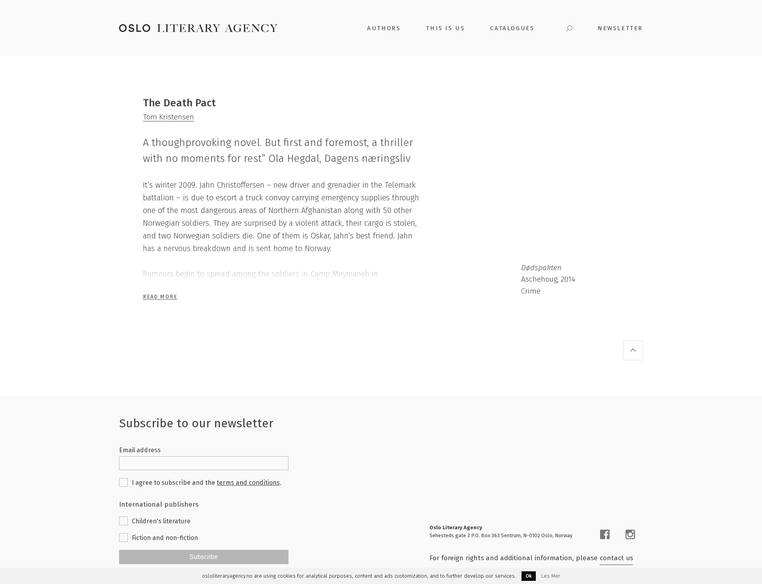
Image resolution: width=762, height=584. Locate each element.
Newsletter (620, 28)
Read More (160, 297)
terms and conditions (248, 482)
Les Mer (550, 576)
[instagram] (630, 534)
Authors (383, 28)
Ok (528, 576)
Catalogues (512, 28)
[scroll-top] (633, 350)
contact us (616, 558)
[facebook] (605, 534)
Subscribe (203, 556)
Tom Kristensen (168, 116)
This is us (445, 28)
